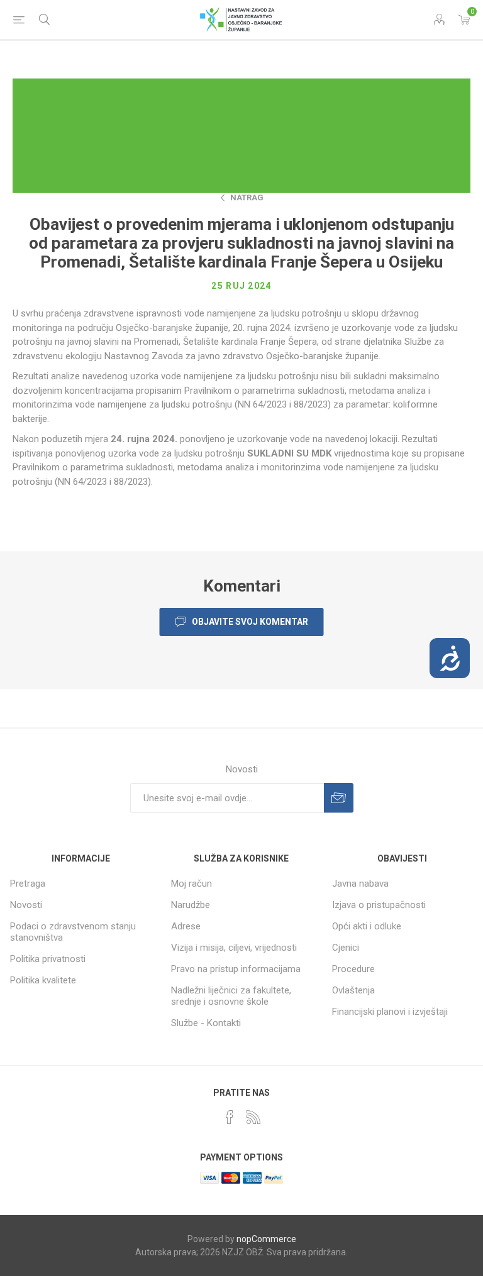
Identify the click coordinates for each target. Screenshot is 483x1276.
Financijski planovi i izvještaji (390, 1011)
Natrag (247, 197)
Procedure (353, 969)
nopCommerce (266, 1239)
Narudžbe (190, 905)
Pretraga (27, 883)
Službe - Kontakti (206, 1023)
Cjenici (345, 947)
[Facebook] (229, 1117)
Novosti (26, 905)
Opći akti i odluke (366, 926)
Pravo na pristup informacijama (236, 969)
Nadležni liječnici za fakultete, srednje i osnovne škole (231, 996)
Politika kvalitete (43, 980)
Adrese (186, 926)
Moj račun (191, 883)
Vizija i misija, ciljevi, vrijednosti (234, 947)
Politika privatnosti (48, 959)
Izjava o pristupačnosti (379, 905)
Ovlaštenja (353, 990)
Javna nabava (360, 883)
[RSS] (253, 1117)
